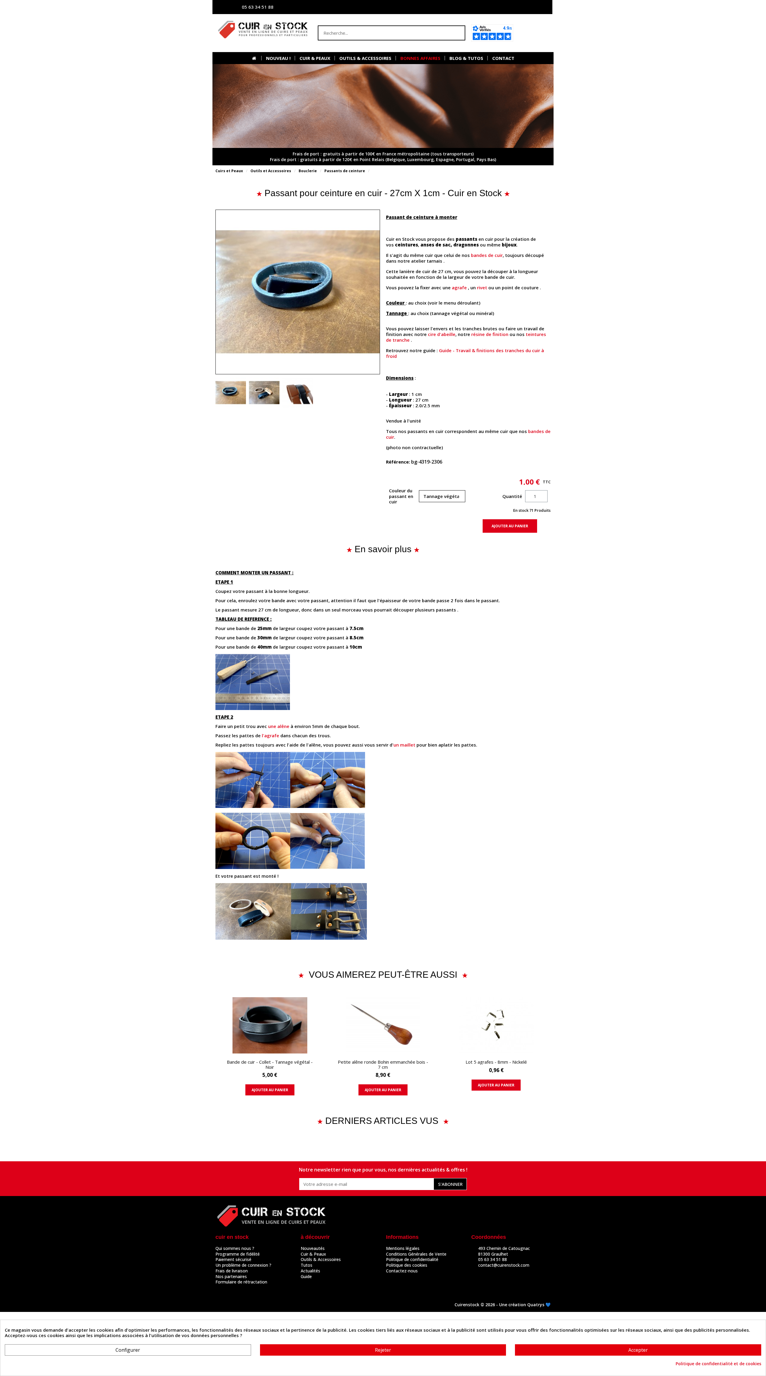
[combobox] (379, 33)
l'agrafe (270, 735)
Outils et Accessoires (270, 170)
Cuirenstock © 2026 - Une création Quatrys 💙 (503, 1304)
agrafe (459, 287)
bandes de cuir (487, 255)
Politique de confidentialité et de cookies (718, 1363)
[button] (533, 33)
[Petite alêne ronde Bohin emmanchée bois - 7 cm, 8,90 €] (383, 1047)
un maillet (404, 745)
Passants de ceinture (344, 170)
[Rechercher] (457, 33)
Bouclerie (308, 170)
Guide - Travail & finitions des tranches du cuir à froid (465, 353)
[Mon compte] (489, 7)
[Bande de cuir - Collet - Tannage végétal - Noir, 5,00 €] (269, 1047)
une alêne (278, 726)
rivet (482, 287)
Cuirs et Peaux (229, 170)
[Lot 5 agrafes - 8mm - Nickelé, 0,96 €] (496, 1045)
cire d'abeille (441, 334)
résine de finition (489, 334)
